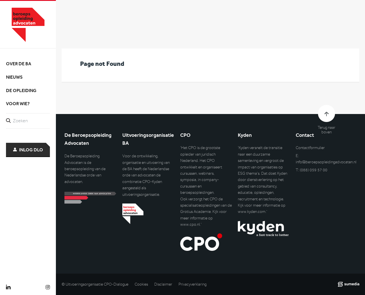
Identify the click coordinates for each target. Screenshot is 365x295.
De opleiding (21, 90)
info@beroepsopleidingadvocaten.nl (326, 162)
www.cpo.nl (190, 224)
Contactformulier (310, 147)
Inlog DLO (31, 149)
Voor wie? (18, 103)
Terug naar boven (326, 130)
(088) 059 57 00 (313, 170)
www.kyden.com (251, 211)
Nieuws (14, 77)
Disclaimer (163, 284)
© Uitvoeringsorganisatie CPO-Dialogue (95, 284)
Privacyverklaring (192, 284)
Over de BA (18, 63)
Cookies (141, 284)
